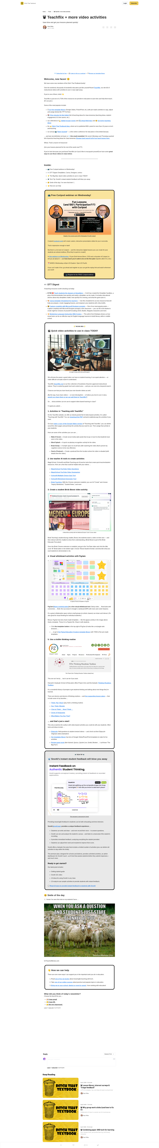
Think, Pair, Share (57, 703)
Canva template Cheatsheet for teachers (64, 301)
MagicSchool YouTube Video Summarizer (65, 472)
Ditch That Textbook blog (61, 126)
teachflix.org (58, 384)
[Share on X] (107, 27)
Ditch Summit (62, 132)
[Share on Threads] (111, 27)
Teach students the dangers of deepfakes (68, 293)
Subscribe (51, 1008)
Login (45, 1008)
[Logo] (22, 3)
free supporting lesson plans (95, 696)
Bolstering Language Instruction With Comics (66, 314)
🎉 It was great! (51, 999)
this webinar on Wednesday (59, 256)
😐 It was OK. (50, 1002)
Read (52, 886)
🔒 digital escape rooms (67, 121)
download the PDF (76, 417)
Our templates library (58, 737)
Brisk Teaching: (56, 482)
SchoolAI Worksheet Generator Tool (63, 479)
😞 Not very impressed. (54, 1004)
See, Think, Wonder (58, 706)
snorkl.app (57, 826)
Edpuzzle (54, 731)
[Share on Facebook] (103, 27)
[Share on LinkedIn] (115, 27)
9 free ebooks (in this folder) (59, 115)
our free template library (57, 109)
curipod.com (58, 241)
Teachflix (97, 87)
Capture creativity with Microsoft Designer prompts (67, 306)
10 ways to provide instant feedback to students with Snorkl (75, 886)
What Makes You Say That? (60, 716)
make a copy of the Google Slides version (68, 423)
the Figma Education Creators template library (74, 632)
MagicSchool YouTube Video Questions (65, 469)
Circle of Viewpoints (58, 713)
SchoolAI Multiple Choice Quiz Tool (63, 475)
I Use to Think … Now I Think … (62, 709)
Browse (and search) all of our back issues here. (93, 138)
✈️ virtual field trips (85, 121)
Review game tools (57, 742)
